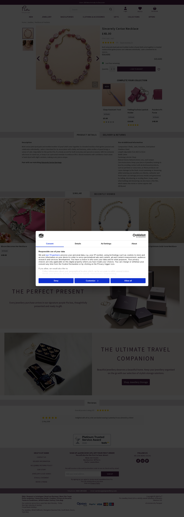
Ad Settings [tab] (106, 244)
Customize (90, 280)
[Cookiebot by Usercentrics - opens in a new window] (135, 236)
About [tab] (134, 244)
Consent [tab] (50, 244)
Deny (56, 280)
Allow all (128, 280)
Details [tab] (78, 244)
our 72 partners (53, 255)
